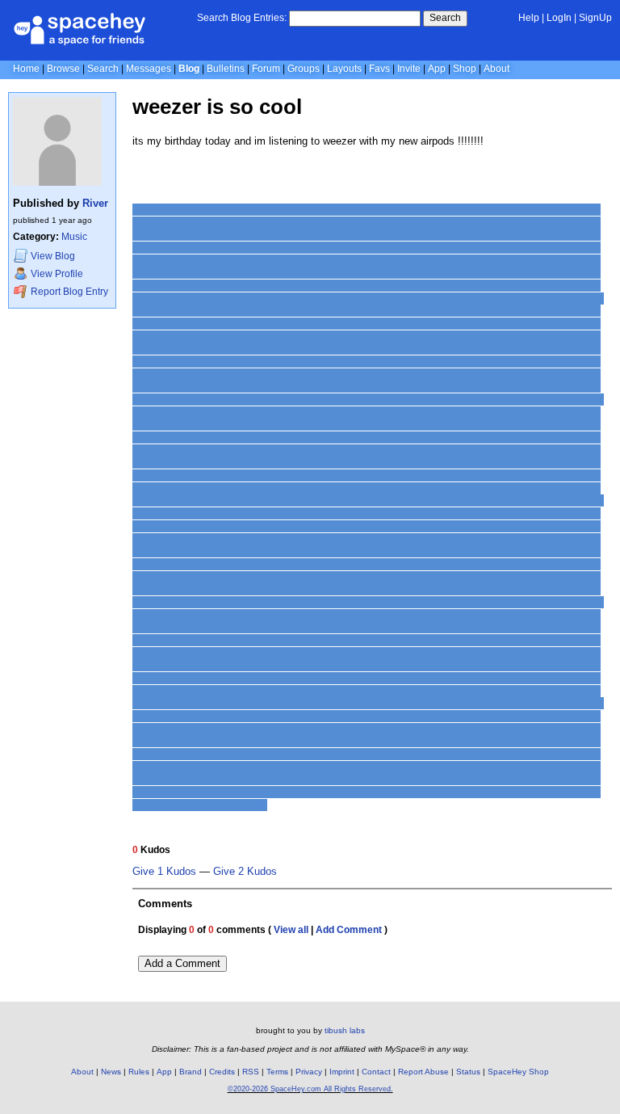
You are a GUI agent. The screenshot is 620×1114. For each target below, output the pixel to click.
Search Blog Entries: (242, 17)
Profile (57, 274)
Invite (409, 68)
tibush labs (345, 1030)
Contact (376, 1071)
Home (26, 68)
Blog (188, 68)
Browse (63, 68)
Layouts (344, 68)
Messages (148, 68)
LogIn (559, 17)
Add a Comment (182, 963)
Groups (303, 68)
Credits (222, 1071)
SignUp (595, 17)
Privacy (308, 1071)
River (95, 203)
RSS (250, 1071)
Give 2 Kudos (245, 871)
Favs (379, 68)
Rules (138, 1071)
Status (468, 1071)
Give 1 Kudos (164, 871)
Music (74, 236)
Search (445, 17)
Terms (277, 1071)
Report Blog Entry (68, 291)
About (496, 68)
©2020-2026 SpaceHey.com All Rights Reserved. (310, 1089)
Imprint (341, 1071)
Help (528, 17)
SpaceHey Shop (518, 1071)
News (111, 1071)
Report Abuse (423, 1071)
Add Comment (349, 929)
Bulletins (226, 68)
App (437, 68)
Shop (464, 68)
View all (291, 929)
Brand (190, 1071)
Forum (266, 68)
